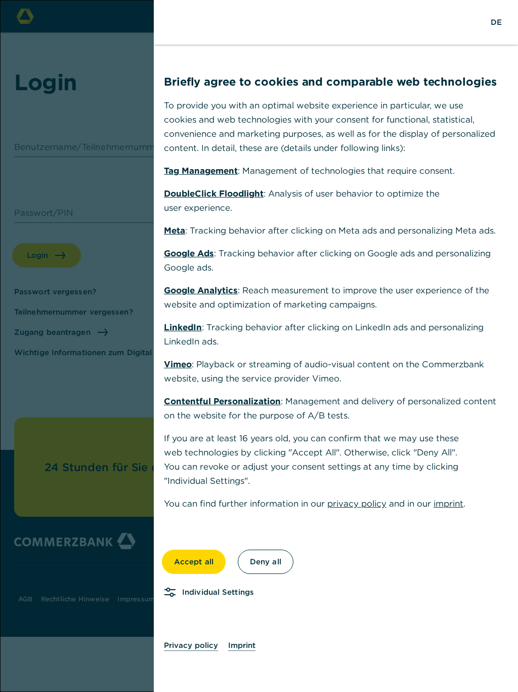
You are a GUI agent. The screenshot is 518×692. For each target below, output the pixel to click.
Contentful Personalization (222, 401)
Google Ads (189, 253)
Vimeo (178, 364)
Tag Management (201, 170)
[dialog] (259, 346)
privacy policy (356, 503)
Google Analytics (201, 290)
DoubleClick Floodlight (214, 193)
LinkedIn (183, 327)
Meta (174, 230)
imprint (448, 503)
